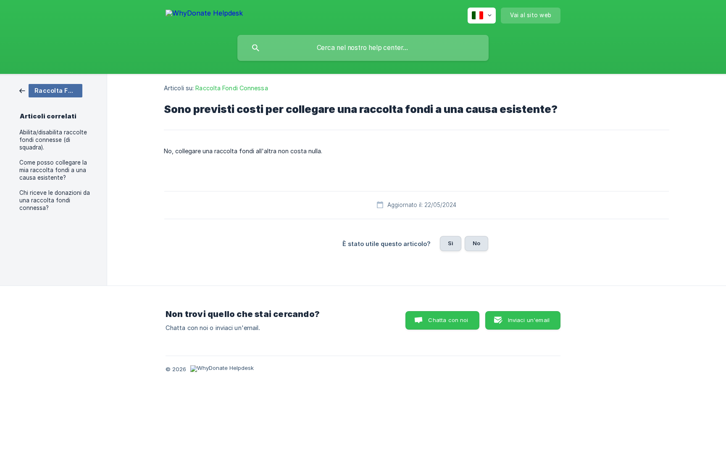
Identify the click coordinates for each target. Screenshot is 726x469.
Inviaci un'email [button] (529, 320)
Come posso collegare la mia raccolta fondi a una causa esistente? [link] (53, 170)
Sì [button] (450, 243)
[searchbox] (363, 48)
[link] (50, 90)
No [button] (476, 243)
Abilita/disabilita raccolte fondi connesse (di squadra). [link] (53, 140)
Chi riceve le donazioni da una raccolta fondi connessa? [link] (54, 200)
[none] (204, 14)
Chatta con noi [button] (448, 320)
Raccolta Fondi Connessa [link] (231, 88)
